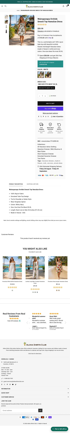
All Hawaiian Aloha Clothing (47, 147)
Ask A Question (57, 116)
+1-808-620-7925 (8, 378)
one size (50, 163)
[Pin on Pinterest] (43, 116)
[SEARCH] (5, 6)
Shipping (41, 31)
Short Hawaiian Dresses (46, 154)
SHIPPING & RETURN (32, 184)
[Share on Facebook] (39, 116)
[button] (67, 6)
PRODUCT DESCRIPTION (16, 184)
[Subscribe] (40, 410)
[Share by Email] (48, 116)
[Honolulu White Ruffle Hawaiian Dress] (12, 267)
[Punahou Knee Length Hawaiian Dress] (57, 267)
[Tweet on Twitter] (41, 116)
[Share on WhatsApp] (46, 116)
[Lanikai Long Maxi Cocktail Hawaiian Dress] (35, 267)
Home (18, 10)
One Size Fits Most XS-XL (46, 88)
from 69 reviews (12, 321)
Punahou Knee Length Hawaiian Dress (58, 281)
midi (44, 163)
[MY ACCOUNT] (63, 6)
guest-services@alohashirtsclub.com (14, 381)
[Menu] (2, 6)
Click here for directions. (35, 353)
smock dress (58, 163)
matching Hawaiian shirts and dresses (19, 350)
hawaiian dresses (48, 161)
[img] (14, 318)
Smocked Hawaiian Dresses (47, 156)
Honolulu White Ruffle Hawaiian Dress (12, 281)
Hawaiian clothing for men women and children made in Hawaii (50, 348)
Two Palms (41, 158)
